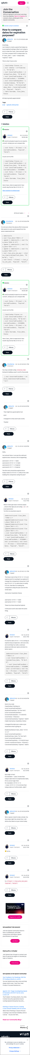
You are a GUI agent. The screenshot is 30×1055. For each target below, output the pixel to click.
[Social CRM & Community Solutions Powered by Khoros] (24, 1027)
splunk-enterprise (13, 105)
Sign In (21, 3)
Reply (7, 116)
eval (3, 105)
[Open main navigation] (28, 3)
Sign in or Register (19, 16)
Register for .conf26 (15, 917)
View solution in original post (11, 190)
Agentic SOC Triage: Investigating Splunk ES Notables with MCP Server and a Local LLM (15, 993)
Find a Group (15, 962)
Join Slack (15, 941)
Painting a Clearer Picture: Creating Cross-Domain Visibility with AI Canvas (14, 1007)
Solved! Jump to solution (11, 26)
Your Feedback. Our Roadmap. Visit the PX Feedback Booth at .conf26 (14, 978)
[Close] (27, 1040)
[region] (15, 1046)
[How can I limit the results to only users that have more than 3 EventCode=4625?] (25, 213)
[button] (27, 26)
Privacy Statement (14, 1047)
